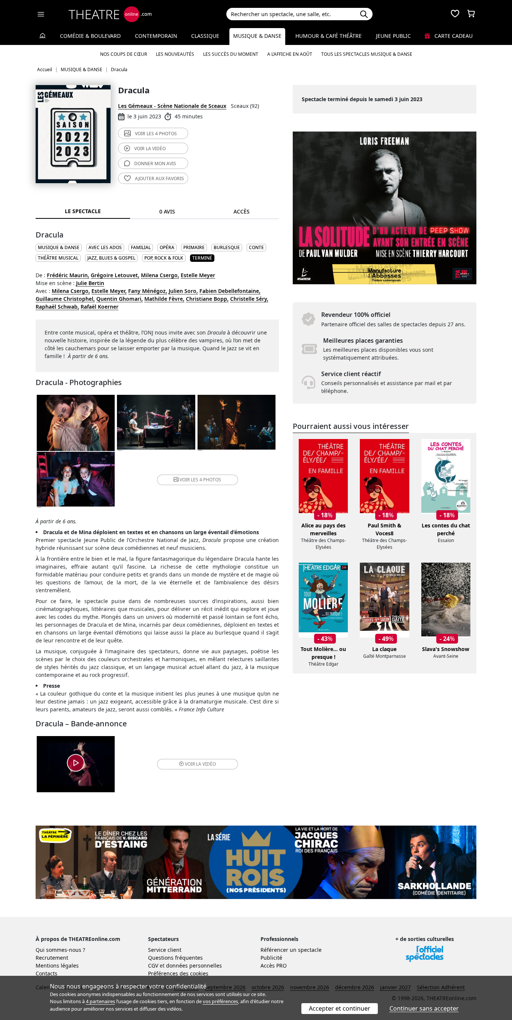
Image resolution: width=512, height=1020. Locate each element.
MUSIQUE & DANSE (58, 247)
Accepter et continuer (339, 1008)
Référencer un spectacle (291, 949)
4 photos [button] (200, 479)
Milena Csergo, (160, 275)
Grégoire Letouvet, (115, 275)
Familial (141, 247)
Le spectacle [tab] (83, 211)
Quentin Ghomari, (119, 298)
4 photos (156, 133)
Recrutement (52, 957)
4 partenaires (100, 1001)
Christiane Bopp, (207, 298)
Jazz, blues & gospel (111, 258)
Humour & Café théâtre (328, 35)
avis (155, 163)
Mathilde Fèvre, (164, 298)
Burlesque (227, 247)
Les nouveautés (175, 54)
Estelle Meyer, (109, 290)
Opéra (167, 247)
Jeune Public (393, 35)
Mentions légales (57, 965)
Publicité (271, 957)
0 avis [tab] (167, 211)
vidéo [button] (200, 764)
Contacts (46, 973)
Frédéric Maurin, (68, 275)
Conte (256, 247)
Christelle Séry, (249, 298)
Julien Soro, (183, 290)
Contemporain (156, 35)
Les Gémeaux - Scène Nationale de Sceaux (172, 105)
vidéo (150, 148)
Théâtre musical (58, 258)
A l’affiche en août (289, 54)
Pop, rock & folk (163, 258)
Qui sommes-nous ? (60, 949)
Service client (164, 949)
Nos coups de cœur (123, 54)
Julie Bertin (90, 283)
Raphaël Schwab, (57, 306)
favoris (159, 178)
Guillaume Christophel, (65, 298)
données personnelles (194, 965)
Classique (205, 35)
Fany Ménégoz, (147, 290)
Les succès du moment (230, 54)
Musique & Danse (257, 35)
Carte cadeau (453, 35)
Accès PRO (273, 965)
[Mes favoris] (455, 14)
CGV (153, 965)
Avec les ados (105, 247)
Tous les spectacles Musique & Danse (366, 54)
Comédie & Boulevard (90, 35)
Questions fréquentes (175, 957)
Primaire (194, 247)
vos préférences (220, 1001)
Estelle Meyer (198, 275)
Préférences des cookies (178, 973)
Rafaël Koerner (99, 306)
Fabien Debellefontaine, (229, 290)
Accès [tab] (242, 211)
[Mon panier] (471, 14)
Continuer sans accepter (424, 1008)
